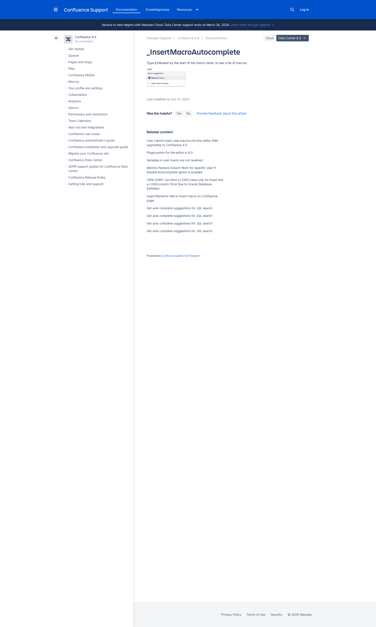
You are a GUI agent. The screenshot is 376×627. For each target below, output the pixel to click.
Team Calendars (79, 121)
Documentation (126, 9)
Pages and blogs (80, 62)
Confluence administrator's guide (91, 140)
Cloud (269, 38)
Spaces (73, 55)
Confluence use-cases (84, 134)
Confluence (169, 255)
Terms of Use (256, 614)
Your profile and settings (85, 88)
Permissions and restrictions (87, 114)
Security (276, 614)
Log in (304, 9)
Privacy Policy (231, 614)
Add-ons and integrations (86, 127)
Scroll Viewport (190, 255)
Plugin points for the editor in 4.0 (170, 152)
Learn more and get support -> (252, 25)
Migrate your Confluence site (88, 153)
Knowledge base (157, 9)
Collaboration (77, 94)
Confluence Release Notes (86, 177)
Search (292, 9)
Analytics (74, 101)
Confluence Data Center (85, 160)
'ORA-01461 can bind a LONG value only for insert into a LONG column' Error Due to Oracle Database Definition (185, 184)
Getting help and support (86, 184)
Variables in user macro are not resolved (175, 160)
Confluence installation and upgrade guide (98, 147)
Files (71, 68)
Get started (76, 49)
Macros (73, 81)
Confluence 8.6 (85, 37)
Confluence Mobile (81, 75)
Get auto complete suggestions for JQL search (179, 208)
